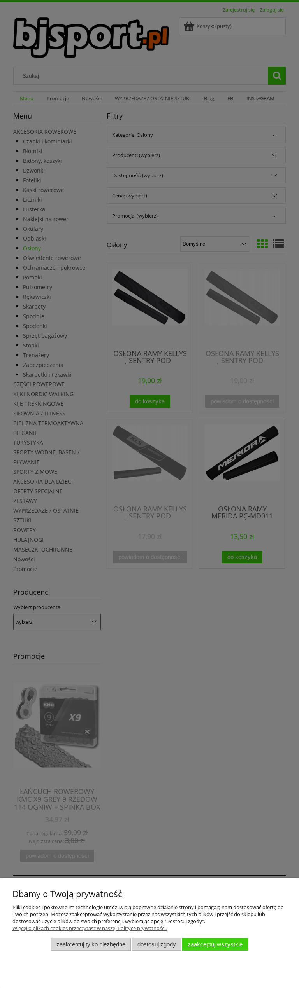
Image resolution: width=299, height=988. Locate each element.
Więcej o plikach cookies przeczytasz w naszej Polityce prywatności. (89, 928)
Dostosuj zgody (156, 944)
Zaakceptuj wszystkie (215, 944)
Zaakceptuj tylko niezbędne (90, 944)
